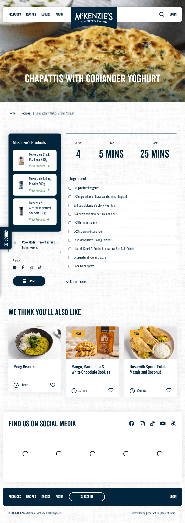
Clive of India (168, 513)
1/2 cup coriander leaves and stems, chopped (100, 197)
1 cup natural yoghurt (86, 188)
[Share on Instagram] (31, 267)
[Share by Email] (14, 267)
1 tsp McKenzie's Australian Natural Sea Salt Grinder (104, 249)
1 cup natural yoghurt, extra (90, 257)
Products (14, 14)
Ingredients (79, 179)
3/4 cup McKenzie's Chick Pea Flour (95, 205)
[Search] (161, 14)
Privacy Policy (138, 513)
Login (173, 14)
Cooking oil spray (84, 266)
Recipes (31, 14)
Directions (78, 282)
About (59, 14)
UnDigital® (55, 513)
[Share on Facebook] (23, 267)
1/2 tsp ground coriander (88, 231)
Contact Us (153, 513)
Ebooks (45, 14)
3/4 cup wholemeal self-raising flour (95, 214)
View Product (37, 166)
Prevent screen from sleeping (38, 245)
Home (12, 113)
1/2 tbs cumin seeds (85, 223)
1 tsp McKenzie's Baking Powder (92, 240)
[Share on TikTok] (40, 267)
